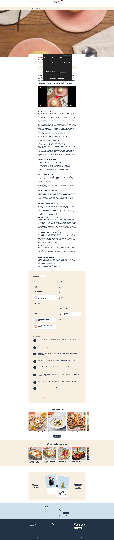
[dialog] (57, 67)
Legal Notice (36, 537)
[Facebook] (29, 2)
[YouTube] (37, 2)
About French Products (55, 524)
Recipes (56, 5)
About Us (52, 523)
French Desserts (38, 8)
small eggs (61, 297)
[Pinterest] (34, 2)
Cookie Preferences (31, 537)
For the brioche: (37, 281)
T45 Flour (60, 281)
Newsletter (53, 527)
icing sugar (61, 325)
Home (29, 8)
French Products (61, 5)
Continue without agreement (67, 55)
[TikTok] (39, 2)
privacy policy (53, 516)
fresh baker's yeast (38, 291)
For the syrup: (37, 303)
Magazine (51, 5)
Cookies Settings (53, 78)
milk (59, 291)
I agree (61, 78)
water (35, 307)
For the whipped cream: (64, 308)
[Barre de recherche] (85, 2)
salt (59, 286)
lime (60, 302)
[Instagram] (32, 2)
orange (35, 313)
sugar (35, 286)
